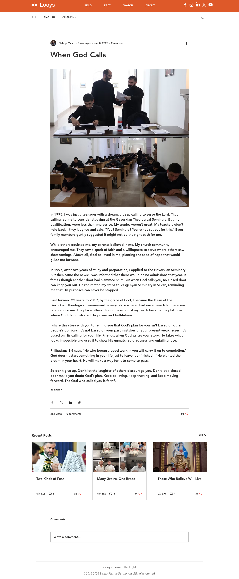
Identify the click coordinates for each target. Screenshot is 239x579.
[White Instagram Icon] (191, 4)
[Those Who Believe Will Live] (180, 457)
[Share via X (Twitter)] (61, 402)
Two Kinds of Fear (50, 479)
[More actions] (186, 43)
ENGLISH (49, 17)
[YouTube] (210, 4)
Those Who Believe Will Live (179, 479)
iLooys (46, 5)
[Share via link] (79, 402)
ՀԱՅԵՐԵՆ (69, 17)
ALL (34, 17)
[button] (202, 17)
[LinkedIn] (197, 4)
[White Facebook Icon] (185, 4)
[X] (204, 4)
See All (203, 434)
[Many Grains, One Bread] (120, 457)
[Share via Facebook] (52, 402)
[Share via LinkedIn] (70, 402)
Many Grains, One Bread (116, 479)
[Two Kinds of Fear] (59, 457)
